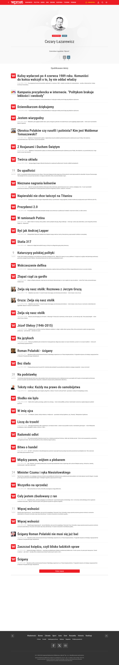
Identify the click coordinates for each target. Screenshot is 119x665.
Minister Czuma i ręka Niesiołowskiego (43, 472)
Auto (60, 636)
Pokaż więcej (59, 571)
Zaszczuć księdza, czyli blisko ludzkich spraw (48, 546)
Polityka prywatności (77, 639)
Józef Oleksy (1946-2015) (35, 325)
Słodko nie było (27, 398)
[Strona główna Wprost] (17, 2)
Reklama (62, 639)
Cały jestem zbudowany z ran (37, 496)
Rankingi (89, 636)
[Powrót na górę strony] (106, 635)
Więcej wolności (28, 509)
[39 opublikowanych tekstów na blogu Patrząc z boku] (68, 57)
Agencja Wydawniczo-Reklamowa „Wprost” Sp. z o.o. (56, 655)
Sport (54, 636)
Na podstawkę (27, 374)
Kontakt (44, 639)
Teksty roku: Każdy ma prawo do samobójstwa (48, 387)
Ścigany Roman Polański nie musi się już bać (47, 534)
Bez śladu (24, 363)
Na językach (25, 338)
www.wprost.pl (62, 660)
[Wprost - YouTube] (65, 645)
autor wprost (56, 35)
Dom (47, 2)
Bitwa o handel (27, 447)
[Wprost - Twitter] (59, 645)
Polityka (36, 2)
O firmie (39, 639)
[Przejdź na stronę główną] (8, 2)
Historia (81, 636)
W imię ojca (25, 411)
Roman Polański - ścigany (34, 351)
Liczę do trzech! (28, 422)
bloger (64, 35)
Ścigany (22, 559)
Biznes (43, 2)
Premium (73, 2)
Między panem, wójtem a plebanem (41, 460)
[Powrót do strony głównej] (12, 635)
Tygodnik (66, 2)
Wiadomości (28, 2)
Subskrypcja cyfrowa (53, 639)
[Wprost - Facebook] (53, 645)
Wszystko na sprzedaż (32, 485)
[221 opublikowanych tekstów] (64, 57)
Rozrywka (59, 2)
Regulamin (68, 639)
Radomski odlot (28, 434)
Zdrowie (52, 2)
